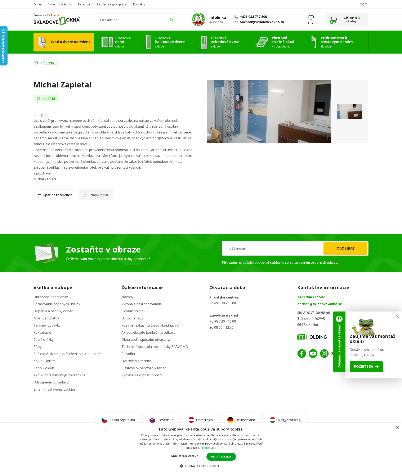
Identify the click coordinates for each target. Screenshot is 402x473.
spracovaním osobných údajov (313, 262)
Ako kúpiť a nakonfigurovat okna (59, 375)
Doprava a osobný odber (53, 311)
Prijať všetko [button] (221, 456)
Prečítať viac (208, 448)
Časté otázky (44, 339)
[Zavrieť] (397, 316)
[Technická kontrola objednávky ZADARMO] (198, 19)
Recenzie (84, 4)
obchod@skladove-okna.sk (319, 304)
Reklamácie (42, 332)
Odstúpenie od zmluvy (51, 382)
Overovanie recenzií (136, 361)
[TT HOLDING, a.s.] (312, 337)
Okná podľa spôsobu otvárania (145, 339)
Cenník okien (44, 368)
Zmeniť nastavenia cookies (54, 389)
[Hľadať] (171, 19)
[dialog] (201, 448)
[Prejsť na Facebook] (301, 353)
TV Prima (53, 15)
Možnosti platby (46, 318)
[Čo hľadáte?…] (136, 19)
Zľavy (38, 346)
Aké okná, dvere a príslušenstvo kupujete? (67, 353)
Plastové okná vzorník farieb (143, 368)
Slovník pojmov (133, 311)
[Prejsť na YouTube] (313, 353)
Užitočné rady (132, 318)
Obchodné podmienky (51, 297)
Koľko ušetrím (44, 361)
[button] (201, 466)
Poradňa (128, 353)
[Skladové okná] (57, 21)
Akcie (51, 4)
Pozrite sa (363, 366)
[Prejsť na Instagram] (324, 353)
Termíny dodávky (47, 325)
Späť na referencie (57, 195)
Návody (66, 4)
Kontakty (139, 4)
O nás (37, 4)
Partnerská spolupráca (111, 4)
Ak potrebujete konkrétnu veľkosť (148, 332)
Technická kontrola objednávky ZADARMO (154, 346)
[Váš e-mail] (295, 248)
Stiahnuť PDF (99, 195)
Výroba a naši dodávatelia (141, 304)
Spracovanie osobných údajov (57, 304)
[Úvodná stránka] (36, 63)
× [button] (397, 427)
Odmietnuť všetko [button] (184, 456)
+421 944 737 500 (311, 297)
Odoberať (345, 248)
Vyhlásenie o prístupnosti (141, 375)
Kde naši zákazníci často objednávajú (150, 325)
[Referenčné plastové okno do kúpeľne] (269, 111)
